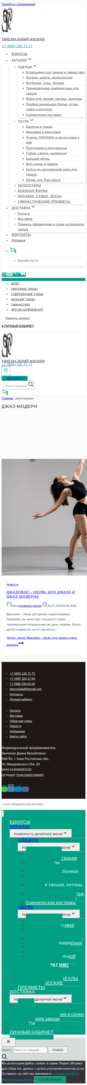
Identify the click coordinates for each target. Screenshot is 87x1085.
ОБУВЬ (26, 907)
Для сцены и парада (42, 164)
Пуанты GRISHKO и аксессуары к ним (53, 140)
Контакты (16, 694)
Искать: (7, 1050)
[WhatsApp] (4, 274)
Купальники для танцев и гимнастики (55, 72)
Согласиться (50, 1079)
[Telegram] (16, 274)
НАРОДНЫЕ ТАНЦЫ (24, 288)
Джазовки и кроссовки (43, 132)
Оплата (24, 213)
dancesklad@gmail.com (26, 689)
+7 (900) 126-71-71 (22, 673)
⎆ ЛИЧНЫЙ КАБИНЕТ (18, 326)
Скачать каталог (18, 318)
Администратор (30, 605)
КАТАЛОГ (20, 826)
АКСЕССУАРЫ (29, 185)
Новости (12, 584)
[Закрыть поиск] (8, 1042)
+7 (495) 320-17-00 (22, 678)
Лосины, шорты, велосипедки (49, 77)
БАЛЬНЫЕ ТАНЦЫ (23, 299)
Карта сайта (18, 736)
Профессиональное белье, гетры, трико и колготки (52, 106)
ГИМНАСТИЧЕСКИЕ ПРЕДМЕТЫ (44, 201)
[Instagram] (9, 274)
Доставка (25, 218)
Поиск (57, 1050)
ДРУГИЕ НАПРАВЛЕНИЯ (27, 309)
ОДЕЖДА (28, 840)
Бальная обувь (38, 158)
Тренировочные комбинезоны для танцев (52, 90)
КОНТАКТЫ (21, 235)
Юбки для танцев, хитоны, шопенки (54, 98)
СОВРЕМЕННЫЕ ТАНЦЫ (27, 294)
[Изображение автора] (9, 605)
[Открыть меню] (6, 370)
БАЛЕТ (15, 283)
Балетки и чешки (39, 126)
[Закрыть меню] (3, 813)
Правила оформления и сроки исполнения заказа (51, 226)
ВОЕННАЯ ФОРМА (33, 191)
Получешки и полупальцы (46, 148)
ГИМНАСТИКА (20, 304)
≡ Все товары (14, 378)
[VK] (22, 274)
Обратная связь (21, 721)
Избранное (17, 731)
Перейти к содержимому (19, 4)
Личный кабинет (21, 699)
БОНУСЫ (19, 54)
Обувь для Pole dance (43, 180)
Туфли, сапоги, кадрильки (46, 153)
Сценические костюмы (44, 114)
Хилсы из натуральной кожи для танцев (51, 172)
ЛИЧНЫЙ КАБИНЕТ (31, 1032)
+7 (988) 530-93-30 (22, 684)
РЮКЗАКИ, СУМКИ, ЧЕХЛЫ (40, 196)
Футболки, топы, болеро (45, 83)
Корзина (18, 240)
